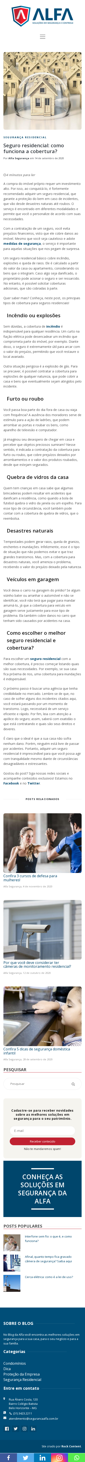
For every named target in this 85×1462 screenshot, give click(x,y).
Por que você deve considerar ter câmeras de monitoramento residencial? (37, 964)
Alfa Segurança (18, 158)
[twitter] (15, 1429)
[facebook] (6, 1429)
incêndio (53, 326)
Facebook (11, 783)
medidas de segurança (22, 243)
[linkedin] (33, 1429)
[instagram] (24, 1429)
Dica (7, 1368)
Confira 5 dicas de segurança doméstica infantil (36, 1051)
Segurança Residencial (25, 137)
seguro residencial (45, 659)
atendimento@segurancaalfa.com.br (33, 1419)
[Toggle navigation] (42, 36)
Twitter (33, 783)
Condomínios (14, 1363)
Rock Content (71, 1446)
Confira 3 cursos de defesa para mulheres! (30, 877)
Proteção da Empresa (21, 1374)
